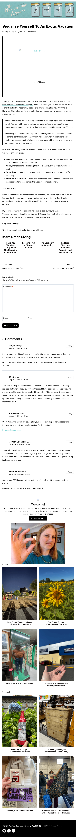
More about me (36, 518)
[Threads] (13, 831)
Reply (70, 346)
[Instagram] (9, 831)
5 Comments (31, 32)
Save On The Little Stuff (63, 266)
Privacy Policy (56, 826)
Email (31, 318)
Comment (8, 287)
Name (6, 318)
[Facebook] (4, 831)
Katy (6, 32)
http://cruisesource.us (11, 430)
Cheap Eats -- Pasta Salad (13, 266)
